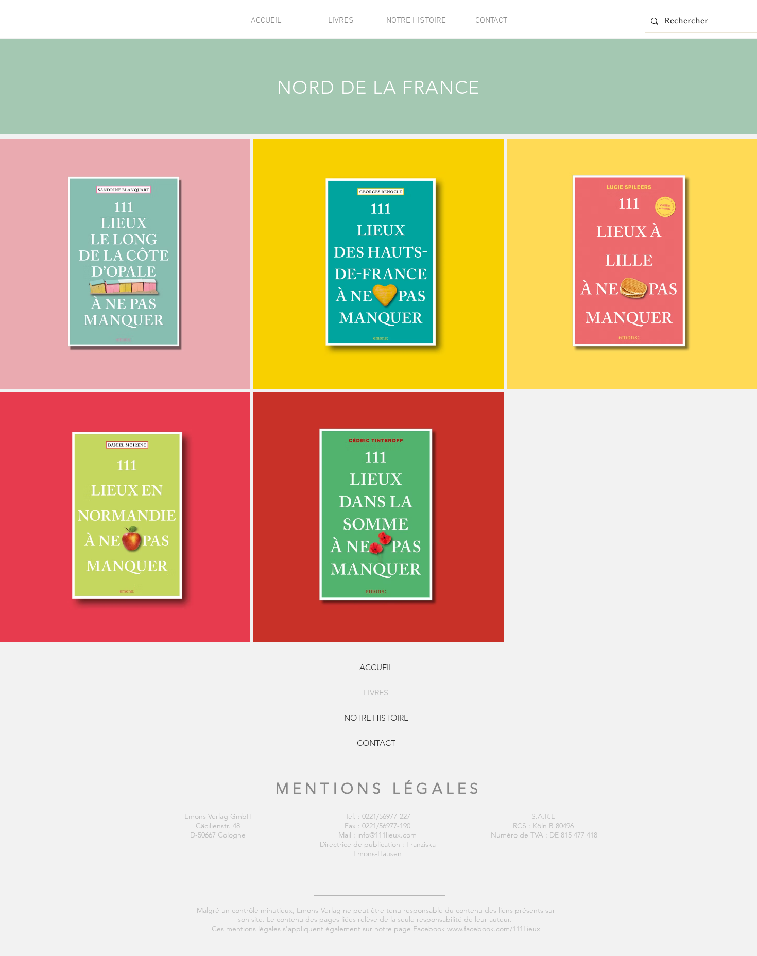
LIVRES (376, 692)
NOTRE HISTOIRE (376, 718)
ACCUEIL (376, 667)
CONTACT (376, 743)
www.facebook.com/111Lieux (493, 928)
